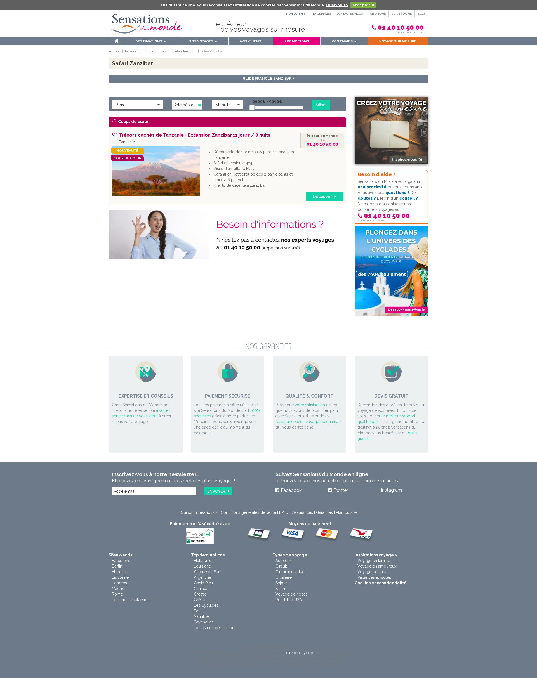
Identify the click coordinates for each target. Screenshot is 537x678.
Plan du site (346, 512)
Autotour (283, 560)
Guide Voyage (402, 13)
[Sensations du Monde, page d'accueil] (146, 23)
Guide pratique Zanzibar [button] (268, 79)
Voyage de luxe (371, 572)
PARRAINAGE (377, 13)
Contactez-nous (350, 13)
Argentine (202, 577)
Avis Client (251, 41)
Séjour (281, 583)
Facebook (291, 490)
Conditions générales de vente (248, 512)
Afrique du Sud (207, 572)
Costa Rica (203, 583)
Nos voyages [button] (201, 41)
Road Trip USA (288, 599)
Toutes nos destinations (215, 627)
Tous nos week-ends (130, 599)
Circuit (281, 566)
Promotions (296, 41)
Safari (280, 588)
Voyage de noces (291, 594)
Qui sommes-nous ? (199, 512)
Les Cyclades (206, 605)
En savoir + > (337, 5)
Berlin (117, 566)
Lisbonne (120, 577)
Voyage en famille (373, 560)
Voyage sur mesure (397, 41)
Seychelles (204, 622)
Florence (120, 572)
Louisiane (202, 566)
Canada (200, 588)
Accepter (361, 5)
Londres (119, 583)
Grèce (199, 599)
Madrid (118, 588)
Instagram (391, 490)
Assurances (302, 512)
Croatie (200, 594)
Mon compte (295, 13)
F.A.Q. (284, 512)
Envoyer (216, 491)
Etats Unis (202, 560)
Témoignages (321, 13)
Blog (421, 13)
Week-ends (120, 555)
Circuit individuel (290, 572)
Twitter (340, 490)
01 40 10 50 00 (401, 27)
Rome (117, 594)
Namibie (201, 616)
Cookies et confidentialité (381, 583)
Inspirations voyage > (376, 555)
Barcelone (121, 560)
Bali (197, 611)
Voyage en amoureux (376, 566)
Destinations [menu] (149, 41)
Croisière (283, 577)
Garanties (324, 512)
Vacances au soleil (374, 577)
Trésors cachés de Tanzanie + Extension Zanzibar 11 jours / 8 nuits (194, 135)
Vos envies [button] (343, 41)
